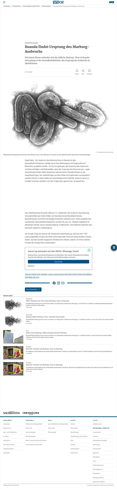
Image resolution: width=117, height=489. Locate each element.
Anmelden (6, 424)
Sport (50, 420)
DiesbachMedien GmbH (11, 485)
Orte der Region (30, 432)
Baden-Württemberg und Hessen (36, 440)
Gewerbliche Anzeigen (100, 440)
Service (95, 420)
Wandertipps (74, 432)
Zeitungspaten (97, 469)
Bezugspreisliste (98, 477)
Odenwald (29, 428)
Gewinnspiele (74, 449)
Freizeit (73, 420)
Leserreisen (74, 453)
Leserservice (97, 432)
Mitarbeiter (96, 473)
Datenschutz (97, 485)
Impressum (31, 266)
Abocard (95, 436)
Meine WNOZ (7, 420)
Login (112, 2)
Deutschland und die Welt (34, 444)
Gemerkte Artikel (8, 444)
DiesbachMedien (98, 465)
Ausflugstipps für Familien (78, 436)
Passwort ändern (8, 449)
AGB (101, 485)
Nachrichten (30, 420)
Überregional (52, 432)
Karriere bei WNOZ (99, 482)
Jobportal (96, 453)
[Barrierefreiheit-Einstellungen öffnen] (114, 248)
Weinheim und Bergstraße (34, 424)
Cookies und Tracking (108, 485)
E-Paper (6, 436)
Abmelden (6, 453)
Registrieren (7, 428)
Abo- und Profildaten (10, 432)
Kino (71, 440)
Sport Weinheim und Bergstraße (58, 424)
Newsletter (6, 440)
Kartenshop (74, 428)
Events (72, 424)
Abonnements (97, 424)
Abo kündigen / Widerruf (101, 428)
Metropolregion (31, 436)
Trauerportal (97, 449)
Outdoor (73, 444)
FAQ (94, 461)
